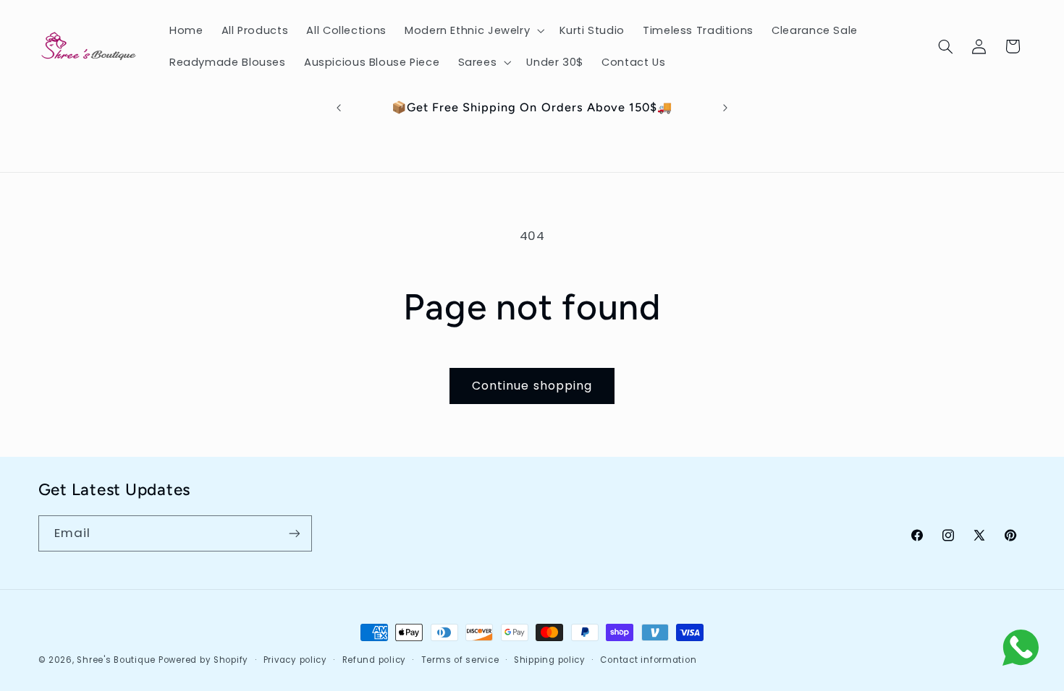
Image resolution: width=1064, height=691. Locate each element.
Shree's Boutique (116, 660)
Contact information (648, 660)
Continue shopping (532, 385)
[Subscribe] (294, 533)
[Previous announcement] (339, 107)
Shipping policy (550, 660)
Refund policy (374, 660)
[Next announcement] (725, 107)
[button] (472, 30)
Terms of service (460, 660)
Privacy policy (295, 660)
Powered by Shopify (203, 660)
